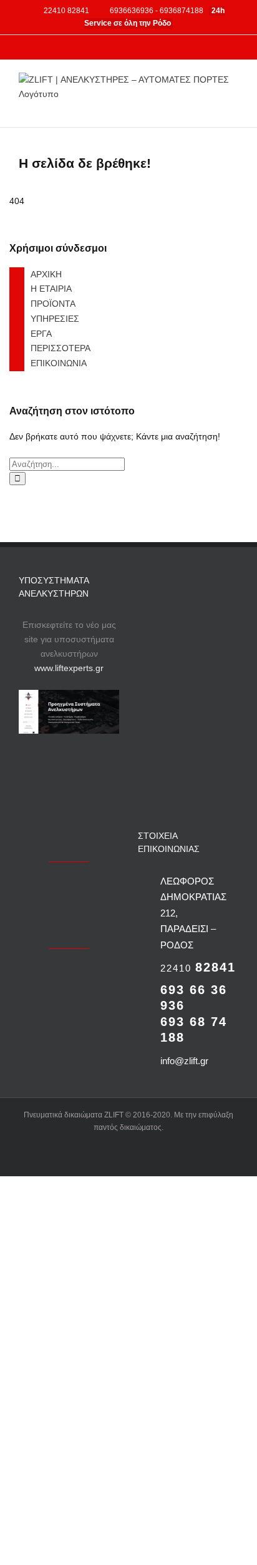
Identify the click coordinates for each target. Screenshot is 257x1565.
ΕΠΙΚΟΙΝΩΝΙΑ (59, 363)
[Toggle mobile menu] (233, 108)
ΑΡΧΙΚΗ (46, 274)
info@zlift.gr (184, 1060)
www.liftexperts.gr (69, 668)
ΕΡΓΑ (41, 334)
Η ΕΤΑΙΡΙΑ (51, 289)
